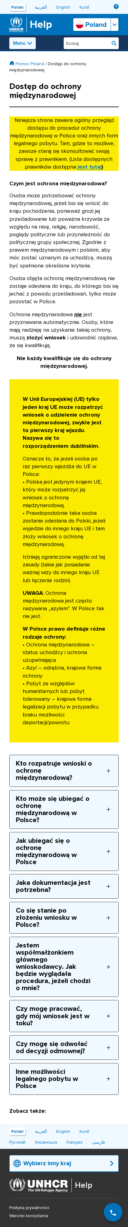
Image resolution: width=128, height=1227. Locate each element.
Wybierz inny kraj (47, 1163)
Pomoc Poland (30, 63)
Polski (17, 7)
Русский (17, 1142)
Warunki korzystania (28, 1215)
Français (74, 1142)
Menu (19, 43)
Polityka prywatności (29, 1207)
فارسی (98, 1142)
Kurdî (84, 7)
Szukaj (114, 43)
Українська (46, 1142)
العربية (41, 7)
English (63, 7)
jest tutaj (90, 166)
